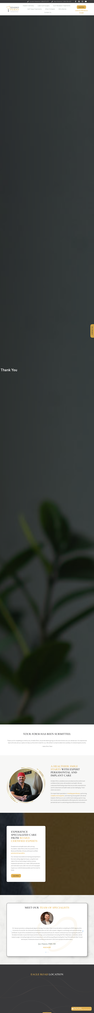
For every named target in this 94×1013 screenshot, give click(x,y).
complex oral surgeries (57, 795)
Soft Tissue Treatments (34, 9)
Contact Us (47, 12)
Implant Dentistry (28, 5)
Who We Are (62, 9)
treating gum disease (73, 793)
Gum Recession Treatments (61, 5)
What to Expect (50, 9)
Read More (47, 947)
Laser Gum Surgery (43, 5)
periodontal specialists (18, 853)
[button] (11, 931)
